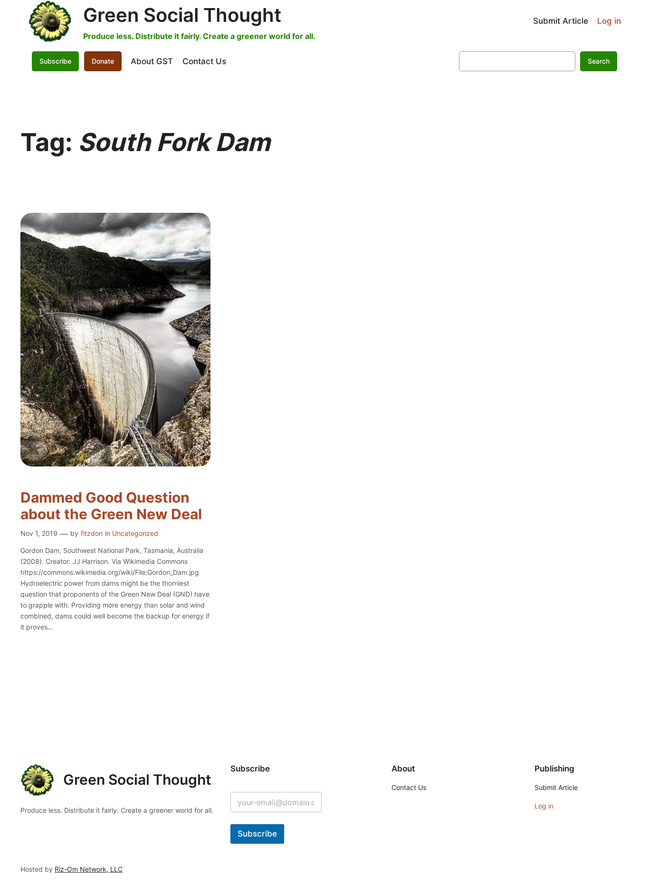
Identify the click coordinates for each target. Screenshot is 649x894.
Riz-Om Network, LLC (89, 869)
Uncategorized (135, 533)
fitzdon (92, 533)
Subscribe (257, 833)
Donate (103, 61)
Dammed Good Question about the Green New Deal (111, 506)
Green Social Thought (182, 15)
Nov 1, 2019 (38, 533)
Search (599, 61)
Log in (609, 21)
